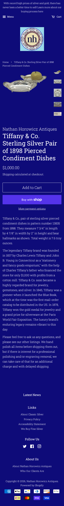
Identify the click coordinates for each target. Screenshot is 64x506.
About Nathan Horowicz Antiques (32, 466)
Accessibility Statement (32, 424)
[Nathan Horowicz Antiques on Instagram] (39, 447)
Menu (10, 16)
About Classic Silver (32, 414)
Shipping (8, 174)
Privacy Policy (32, 419)
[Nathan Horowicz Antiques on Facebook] (32, 447)
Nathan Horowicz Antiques (42, 481)
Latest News (32, 395)
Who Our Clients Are (32, 471)
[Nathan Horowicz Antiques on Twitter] (25, 447)
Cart (58, 16)
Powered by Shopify (32, 485)
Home (6, 62)
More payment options (32, 208)
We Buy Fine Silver (32, 428)
